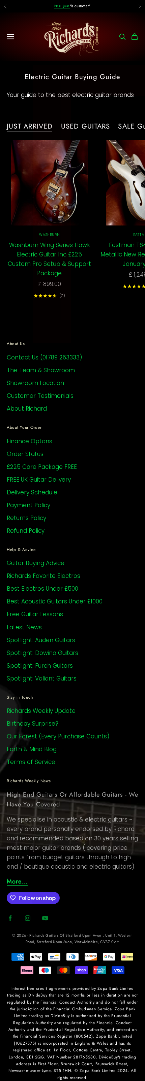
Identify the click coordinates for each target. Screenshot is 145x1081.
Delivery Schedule (32, 492)
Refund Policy (26, 531)
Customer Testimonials (40, 396)
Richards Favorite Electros (43, 576)
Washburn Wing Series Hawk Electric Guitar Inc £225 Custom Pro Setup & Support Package (49, 259)
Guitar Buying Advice (35, 563)
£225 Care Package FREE (42, 467)
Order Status (25, 454)
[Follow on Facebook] (10, 918)
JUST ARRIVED (30, 126)
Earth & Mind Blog (32, 749)
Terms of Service (31, 762)
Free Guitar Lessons (35, 614)
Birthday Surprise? (32, 724)
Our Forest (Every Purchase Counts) (58, 736)
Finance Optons (29, 441)
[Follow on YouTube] (45, 918)
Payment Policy (28, 505)
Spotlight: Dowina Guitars (42, 653)
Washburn (49, 234)
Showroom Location (35, 383)
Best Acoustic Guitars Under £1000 (55, 601)
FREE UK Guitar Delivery (39, 480)
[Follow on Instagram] (27, 918)
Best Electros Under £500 (42, 589)
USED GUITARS (85, 126)
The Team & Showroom (41, 370)
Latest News (24, 627)
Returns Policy (26, 518)
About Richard (27, 409)
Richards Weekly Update (41, 711)
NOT (62, 5)
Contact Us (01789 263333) (44, 357)
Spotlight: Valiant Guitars (42, 678)
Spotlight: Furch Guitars (40, 666)
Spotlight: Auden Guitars (41, 640)
